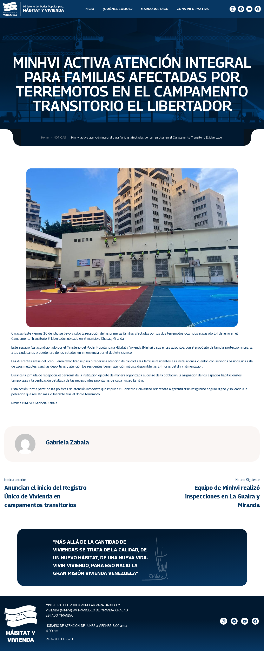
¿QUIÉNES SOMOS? (118, 9)
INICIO (89, 9)
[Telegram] (241, 9)
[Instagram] (233, 9)
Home (45, 137)
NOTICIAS (60, 137)
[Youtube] (249, 9)
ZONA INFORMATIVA (193, 9)
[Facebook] (258, 9)
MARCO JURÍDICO (155, 9)
